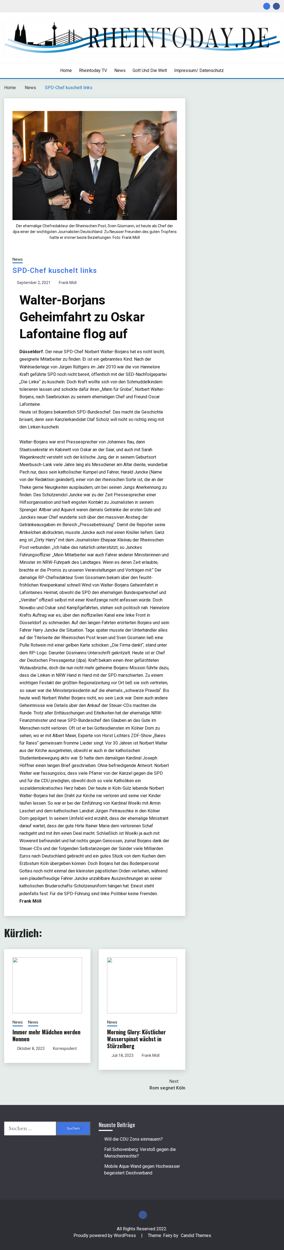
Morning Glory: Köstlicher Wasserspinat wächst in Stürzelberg (136, 1039)
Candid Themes (196, 1235)
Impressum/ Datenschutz (199, 70)
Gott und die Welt (150, 70)
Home (66, 70)
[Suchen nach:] (30, 1128)
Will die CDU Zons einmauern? (133, 1139)
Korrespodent (65, 1048)
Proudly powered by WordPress (105, 1235)
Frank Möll (68, 282)
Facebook (276, 6)
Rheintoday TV (93, 70)
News (120, 70)
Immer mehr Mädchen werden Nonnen (46, 1035)
